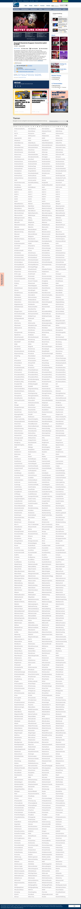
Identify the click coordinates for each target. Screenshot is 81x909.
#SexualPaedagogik (38, 74)
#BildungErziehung (38, 75)
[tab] (17, 48)
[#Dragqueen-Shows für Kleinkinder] (63, 58)
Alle (40, 124)
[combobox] (58, 121)
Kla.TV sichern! (19, 1)
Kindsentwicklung (57, 13)
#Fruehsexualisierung (21, 74)
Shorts (36, 5)
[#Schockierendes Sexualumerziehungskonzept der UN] (55, 58)
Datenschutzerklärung (18, 907)
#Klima (40, 9)
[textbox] (58, 121)
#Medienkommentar (17, 75)
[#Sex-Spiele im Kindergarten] (55, 43)
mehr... (64, 9)
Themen (48, 5)
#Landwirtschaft (47, 9)
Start (26, 5)
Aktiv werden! (32, 1)
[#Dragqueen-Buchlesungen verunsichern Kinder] (63, 43)
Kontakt (37, 1)
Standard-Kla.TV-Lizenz (22, 77)
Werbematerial (25, 1)
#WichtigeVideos (25, 9)
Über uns (14, 1)
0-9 (66, 126)
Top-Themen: (16, 9)
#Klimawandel (34, 9)
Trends (30, 5)
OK (74, 906)
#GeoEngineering (57, 9)
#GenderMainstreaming (30, 74)
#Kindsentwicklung (31, 75)
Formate (42, 5)
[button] (54, 1)
